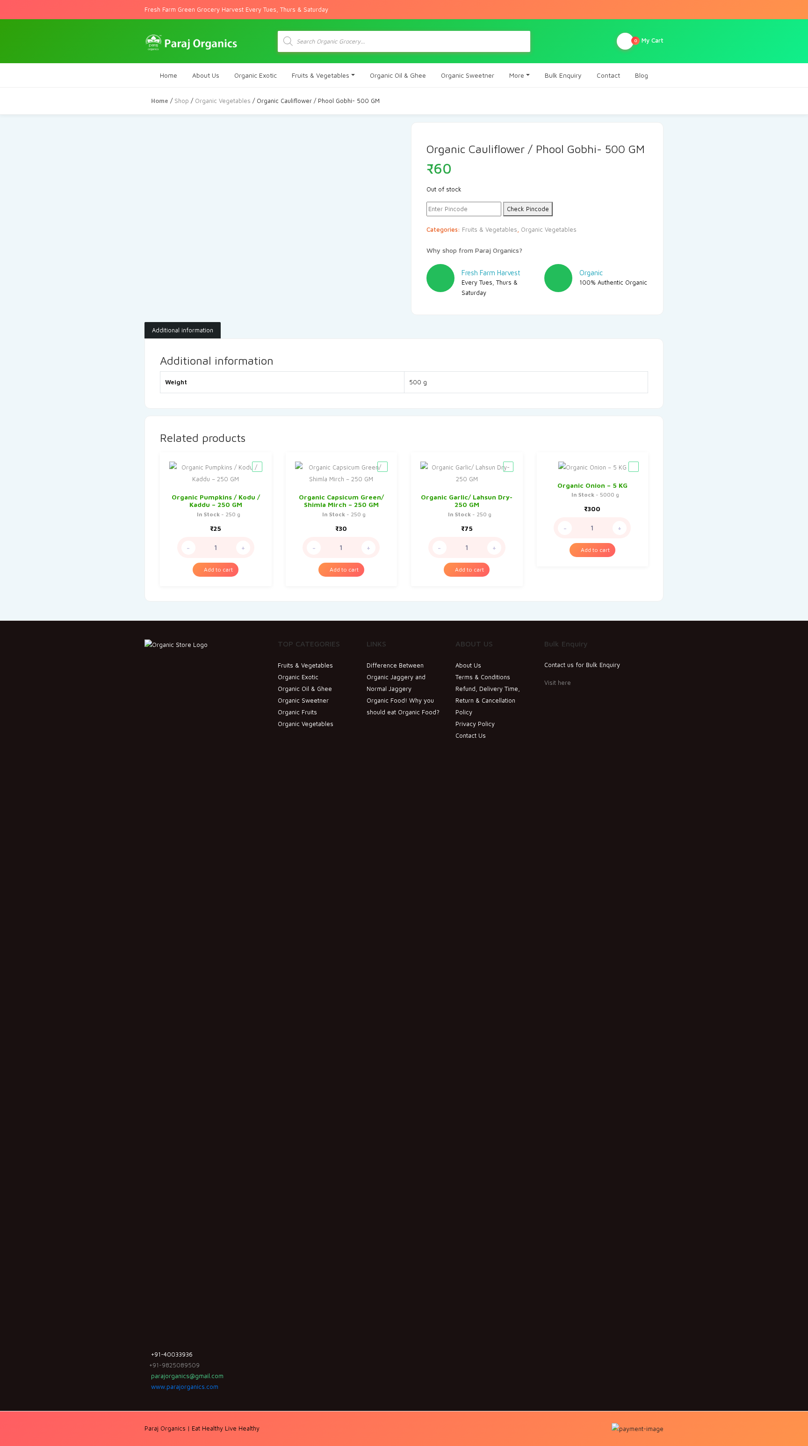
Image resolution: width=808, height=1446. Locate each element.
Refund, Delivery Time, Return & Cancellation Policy (487, 700)
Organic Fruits (297, 712)
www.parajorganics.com (183, 1386)
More (516, 75)
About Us (205, 75)
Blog (641, 75)
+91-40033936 (171, 1354)
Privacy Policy (475, 723)
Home (168, 75)
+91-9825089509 (174, 1365)
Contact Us (470, 735)
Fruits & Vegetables (320, 75)
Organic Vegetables (223, 100)
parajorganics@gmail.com (186, 1376)
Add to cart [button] (217, 569)
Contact (608, 75)
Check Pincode (528, 209)
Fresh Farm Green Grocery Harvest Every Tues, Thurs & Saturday (236, 9)
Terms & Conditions (482, 677)
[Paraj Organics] (191, 41)
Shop (181, 100)
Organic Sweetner (467, 75)
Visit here (557, 682)
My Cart (649, 40)
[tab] (182, 330)
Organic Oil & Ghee (398, 75)
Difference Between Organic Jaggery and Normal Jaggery (396, 676)
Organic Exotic (255, 75)
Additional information (182, 330)
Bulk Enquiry (563, 75)
